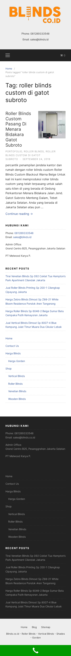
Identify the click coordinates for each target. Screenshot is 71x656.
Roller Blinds (34, 151)
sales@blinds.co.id (24, 437)
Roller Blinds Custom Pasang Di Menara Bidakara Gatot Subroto (18, 129)
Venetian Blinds (17, 391)
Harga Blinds (13, 353)
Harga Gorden (16, 361)
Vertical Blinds (16, 376)
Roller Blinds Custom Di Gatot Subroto (30, 155)
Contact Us (12, 345)
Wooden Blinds (17, 398)
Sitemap (45, 627)
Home (8, 338)
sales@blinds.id (39, 39)
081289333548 (40, 33)
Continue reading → (19, 214)
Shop (8, 368)
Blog (34, 627)
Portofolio (13, 151)
